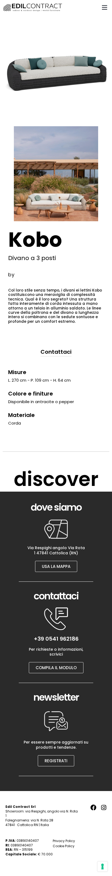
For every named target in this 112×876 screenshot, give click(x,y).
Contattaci (56, 352)
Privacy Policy (64, 841)
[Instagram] (104, 808)
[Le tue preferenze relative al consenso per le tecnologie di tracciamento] (102, 866)
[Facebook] (94, 808)
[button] (104, 7)
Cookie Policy (63, 846)
